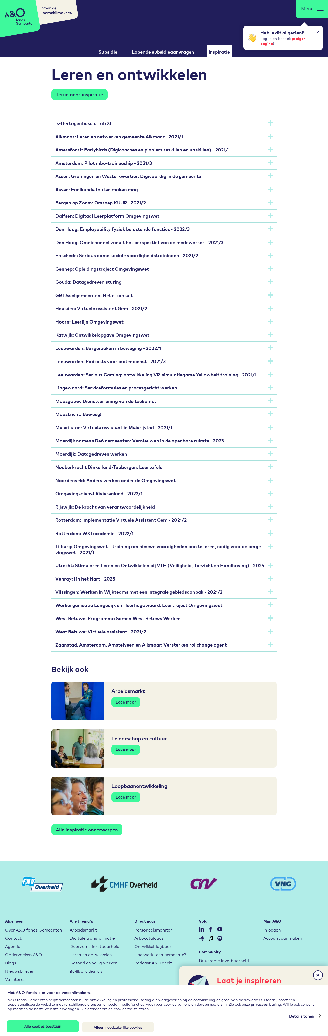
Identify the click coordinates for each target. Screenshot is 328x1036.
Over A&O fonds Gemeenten (33, 930)
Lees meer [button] (126, 702)
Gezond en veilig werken (94, 962)
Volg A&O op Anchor (201, 938)
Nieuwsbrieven (20, 971)
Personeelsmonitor (153, 930)
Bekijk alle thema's (86, 970)
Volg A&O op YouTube (219, 929)
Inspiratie (219, 52)
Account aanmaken (282, 938)
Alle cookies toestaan (42, 1025)
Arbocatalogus (149, 938)
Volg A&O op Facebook (210, 929)
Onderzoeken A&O (23, 954)
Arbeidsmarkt (83, 930)
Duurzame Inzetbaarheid (224, 960)
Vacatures (15, 979)
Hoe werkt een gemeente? (160, 954)
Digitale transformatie (92, 938)
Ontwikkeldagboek (152, 946)
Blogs (10, 962)
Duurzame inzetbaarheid (94, 946)
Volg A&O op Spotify (219, 938)
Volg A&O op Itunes (210, 938)
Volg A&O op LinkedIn (201, 929)
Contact (13, 938)
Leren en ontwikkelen (91, 954)
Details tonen (301, 1015)
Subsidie (107, 52)
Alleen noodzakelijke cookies (118, 1026)
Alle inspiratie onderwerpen (87, 829)
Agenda (12, 946)
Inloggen (272, 930)
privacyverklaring (266, 1003)
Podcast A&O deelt (153, 962)
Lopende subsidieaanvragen (163, 52)
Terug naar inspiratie (79, 94)
